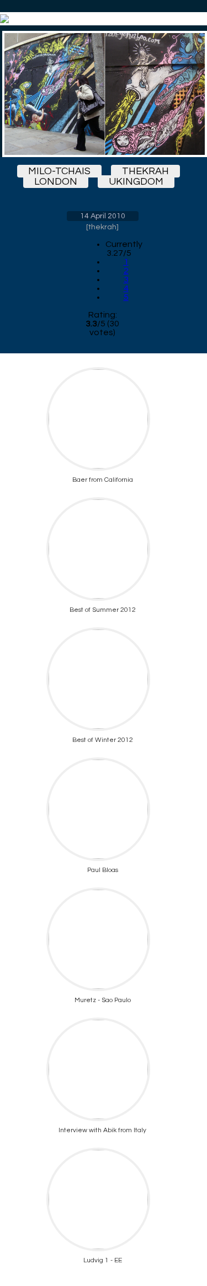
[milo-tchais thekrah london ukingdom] (102, 94)
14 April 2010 (102, 216)
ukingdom (136, 181)
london (55, 181)
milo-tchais (59, 171)
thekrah (145, 171)
